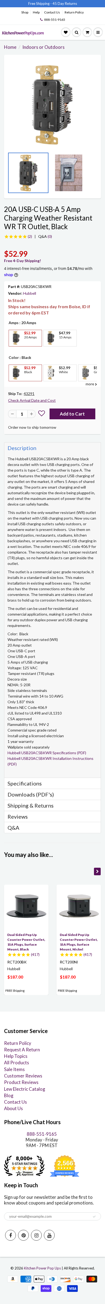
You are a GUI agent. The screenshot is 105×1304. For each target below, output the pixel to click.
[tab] (52, 447)
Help (36, 12)
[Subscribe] (94, 1216)
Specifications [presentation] (25, 783)
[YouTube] (49, 1235)
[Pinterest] (23, 1235)
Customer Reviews (23, 1076)
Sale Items (14, 1069)
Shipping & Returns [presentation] (31, 805)
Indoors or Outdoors (43, 47)
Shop (24, 12)
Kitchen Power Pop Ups (42, 1268)
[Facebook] (10, 1235)
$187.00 (15, 976)
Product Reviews (21, 1082)
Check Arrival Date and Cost (32, 400)
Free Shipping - (40, 3)
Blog (8, 1095)
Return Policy (74, 12)
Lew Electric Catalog (24, 1089)
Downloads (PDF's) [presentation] (31, 794)
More (15, 350)
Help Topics (15, 1056)
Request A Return (22, 1049)
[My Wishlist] (65, 32)
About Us (13, 1108)
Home (10, 47)
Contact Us (52, 12)
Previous (9, 174)
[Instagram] (36, 1235)
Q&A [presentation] (13, 827)
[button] (41, 414)
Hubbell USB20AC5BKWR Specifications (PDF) (47, 752)
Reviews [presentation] (18, 816)
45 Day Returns (64, 3)
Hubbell (29, 293)
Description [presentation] (22, 448)
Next (95, 174)
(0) (45, 236)
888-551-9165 (54, 20)
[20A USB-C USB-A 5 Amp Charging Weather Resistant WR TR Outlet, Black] (52, 104)
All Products (16, 1062)
